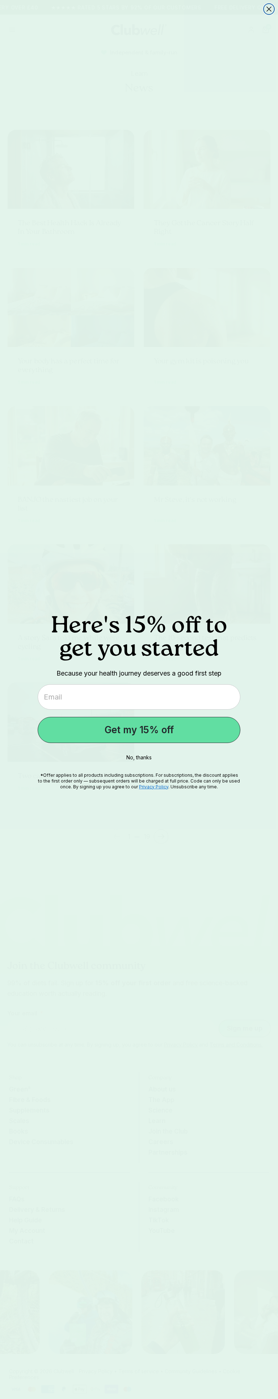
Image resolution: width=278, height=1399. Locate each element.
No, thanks (139, 757)
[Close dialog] (269, 9)
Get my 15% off (139, 729)
